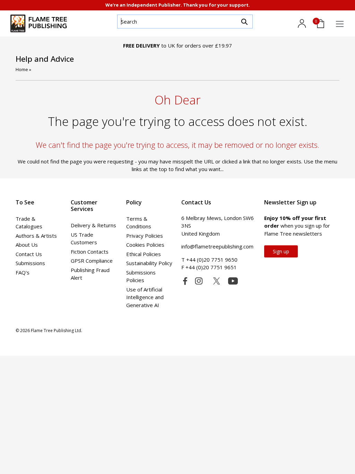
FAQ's (22, 272)
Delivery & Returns (93, 225)
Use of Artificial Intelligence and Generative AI (145, 297)
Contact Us (29, 254)
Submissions (30, 263)
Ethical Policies (143, 254)
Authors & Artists (36, 235)
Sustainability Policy (149, 263)
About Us (27, 244)
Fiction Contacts (90, 251)
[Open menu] (340, 24)
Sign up (281, 251)
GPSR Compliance (92, 260)
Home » (23, 69)
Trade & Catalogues (29, 222)
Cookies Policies (145, 244)
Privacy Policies (144, 235)
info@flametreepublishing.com (217, 246)
